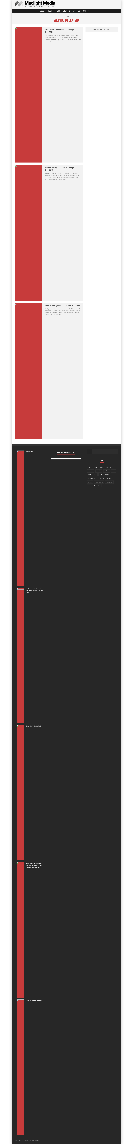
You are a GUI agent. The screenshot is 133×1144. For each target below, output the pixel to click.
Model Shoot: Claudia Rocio (33, 726)
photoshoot (91, 486)
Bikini (95, 467)
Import (107, 474)
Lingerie (101, 478)
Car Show (90, 471)
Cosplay (98, 471)
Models (43, 11)
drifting (106, 471)
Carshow (108, 467)
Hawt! (89, 474)
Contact (86, 11)
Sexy (99, 486)
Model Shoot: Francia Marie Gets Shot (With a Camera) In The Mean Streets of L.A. (34, 865)
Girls (113, 471)
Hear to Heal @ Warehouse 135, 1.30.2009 (62, 305)
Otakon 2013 (29, 451)
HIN (95, 474)
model (109, 478)
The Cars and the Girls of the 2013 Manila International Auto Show (34, 590)
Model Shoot (99, 482)
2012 (89, 467)
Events (51, 11)
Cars (58, 11)
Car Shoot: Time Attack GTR (34, 1000)
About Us (76, 11)
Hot (101, 474)
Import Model (92, 478)
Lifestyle (66, 11)
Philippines (109, 482)
